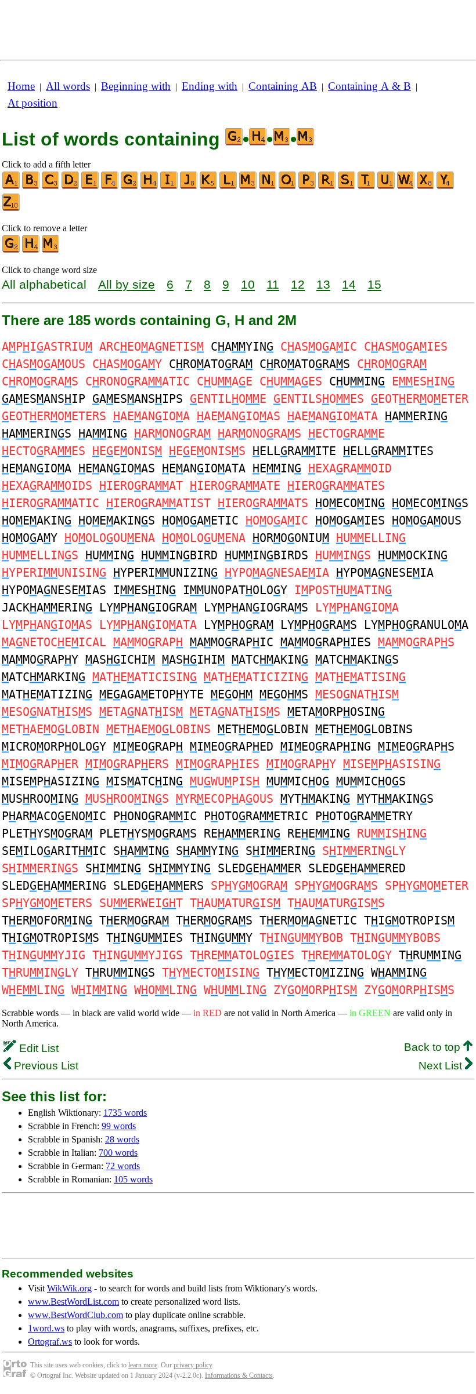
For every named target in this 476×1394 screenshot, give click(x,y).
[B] (31, 186)
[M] (248, 186)
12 (298, 284)
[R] (327, 186)
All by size (126, 284)
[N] (268, 186)
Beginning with (136, 86)
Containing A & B (369, 86)
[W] (406, 186)
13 (323, 284)
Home (21, 86)
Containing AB (282, 86)
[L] (229, 186)
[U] (386, 186)
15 (374, 284)
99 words (119, 1126)
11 (272, 284)
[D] (71, 186)
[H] (150, 186)
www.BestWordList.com (73, 1301)
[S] (347, 186)
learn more (142, 1365)
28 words (122, 1139)
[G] (130, 186)
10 (248, 284)
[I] (169, 186)
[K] (209, 186)
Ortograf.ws (50, 1341)
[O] (288, 186)
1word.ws (46, 1328)
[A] (11, 186)
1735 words (125, 1113)
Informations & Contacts (239, 1375)
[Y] (446, 186)
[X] (426, 186)
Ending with (209, 86)
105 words (133, 1179)
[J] (189, 186)
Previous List (44, 1066)
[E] (90, 186)
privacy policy (193, 1365)
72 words (123, 1166)
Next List (442, 1066)
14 (349, 284)
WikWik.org (69, 1288)
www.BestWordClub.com (75, 1315)
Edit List (37, 1048)
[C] (51, 186)
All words (68, 86)
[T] (367, 186)
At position (32, 103)
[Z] (11, 208)
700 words (118, 1153)
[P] (308, 186)
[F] (110, 186)
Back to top (433, 1047)
